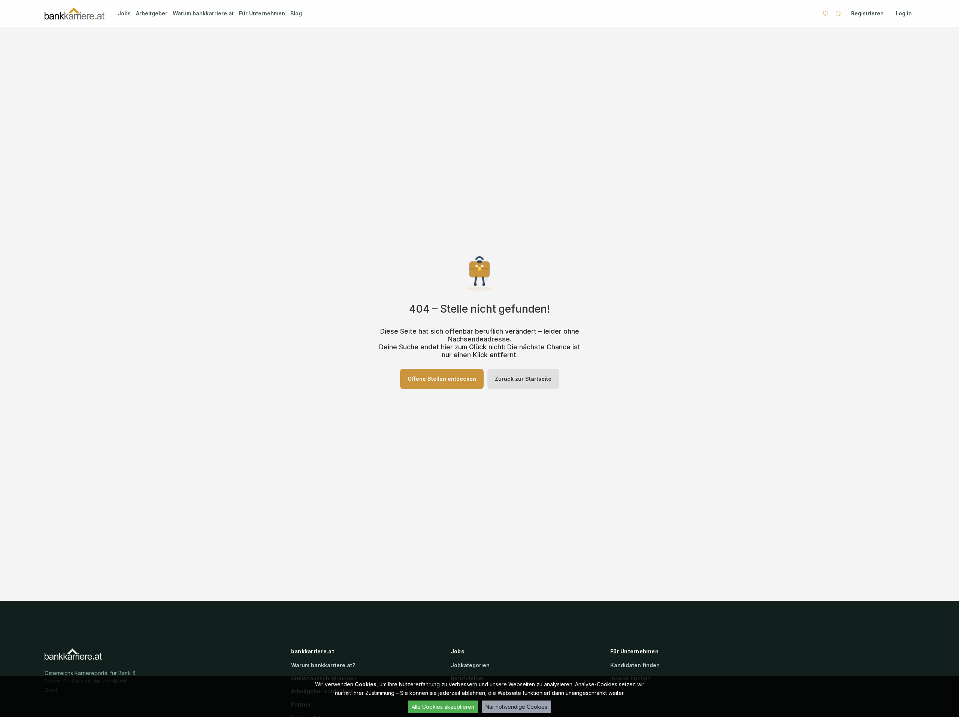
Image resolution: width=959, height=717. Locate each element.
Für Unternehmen (262, 13)
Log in (904, 13)
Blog (296, 13)
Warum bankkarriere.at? (323, 665)
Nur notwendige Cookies (516, 707)
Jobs (124, 13)
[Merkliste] (825, 13)
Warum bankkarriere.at (203, 13)
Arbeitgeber (151, 13)
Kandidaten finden (635, 665)
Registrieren (867, 13)
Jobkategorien (470, 665)
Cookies (365, 684)
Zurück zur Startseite (523, 379)
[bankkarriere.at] (75, 13)
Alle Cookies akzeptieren (443, 707)
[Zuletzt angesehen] (838, 13)
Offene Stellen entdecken (442, 379)
